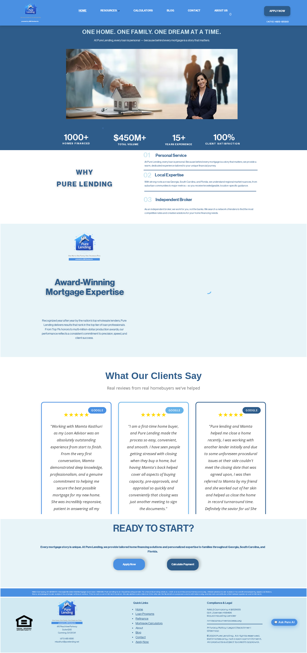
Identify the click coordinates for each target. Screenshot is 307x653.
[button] (230, 13)
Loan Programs (145, 614)
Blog (138, 632)
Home (139, 609)
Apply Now (142, 642)
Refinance (142, 618)
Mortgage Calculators (149, 623)
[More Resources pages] (119, 11)
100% (224, 137)
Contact (141, 637)
